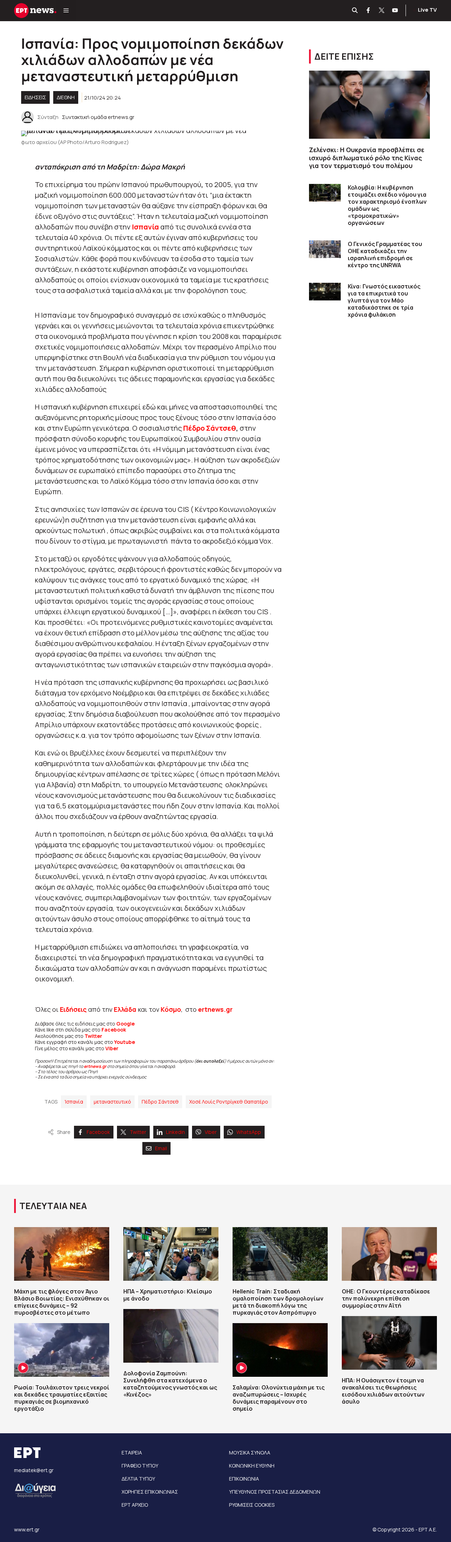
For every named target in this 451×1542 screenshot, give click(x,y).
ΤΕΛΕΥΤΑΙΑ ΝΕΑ (53, 1206)
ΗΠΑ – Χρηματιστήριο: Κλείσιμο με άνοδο (167, 1294)
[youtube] (395, 10)
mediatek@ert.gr (34, 1470)
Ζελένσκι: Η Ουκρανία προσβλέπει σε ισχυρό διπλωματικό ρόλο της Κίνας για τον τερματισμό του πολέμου (366, 157)
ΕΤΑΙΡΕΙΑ (132, 1452)
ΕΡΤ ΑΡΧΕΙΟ (135, 1504)
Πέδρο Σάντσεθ (209, 428)
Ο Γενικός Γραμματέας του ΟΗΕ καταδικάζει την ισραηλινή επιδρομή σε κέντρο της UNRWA (385, 254)
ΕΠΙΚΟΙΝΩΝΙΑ (244, 1478)
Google (125, 1023)
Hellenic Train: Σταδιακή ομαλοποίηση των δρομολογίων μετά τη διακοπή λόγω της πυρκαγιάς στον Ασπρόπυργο (278, 1301)
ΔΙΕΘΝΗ (66, 97)
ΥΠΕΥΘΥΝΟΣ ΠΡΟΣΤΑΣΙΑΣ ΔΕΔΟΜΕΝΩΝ (274, 1491)
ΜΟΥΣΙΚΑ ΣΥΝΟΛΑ (249, 1452)
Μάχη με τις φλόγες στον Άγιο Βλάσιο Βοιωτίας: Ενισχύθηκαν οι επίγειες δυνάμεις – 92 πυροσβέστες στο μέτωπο (61, 1301)
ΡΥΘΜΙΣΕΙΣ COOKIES (251, 1504)
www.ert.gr (26, 1529)
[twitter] (382, 10)
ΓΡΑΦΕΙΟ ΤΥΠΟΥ (140, 1465)
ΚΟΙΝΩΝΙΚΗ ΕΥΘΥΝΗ (251, 1465)
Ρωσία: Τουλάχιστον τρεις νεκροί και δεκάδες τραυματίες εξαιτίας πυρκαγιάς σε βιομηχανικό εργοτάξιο (61, 1397)
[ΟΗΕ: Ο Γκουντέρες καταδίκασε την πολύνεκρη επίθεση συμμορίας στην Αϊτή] (389, 1254)
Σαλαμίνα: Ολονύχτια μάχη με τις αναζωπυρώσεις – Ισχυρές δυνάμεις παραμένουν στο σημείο (279, 1397)
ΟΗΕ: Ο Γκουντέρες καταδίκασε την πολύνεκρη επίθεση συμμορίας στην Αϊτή (386, 1298)
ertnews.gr (95, 1066)
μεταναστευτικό (112, 1101)
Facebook (113, 1029)
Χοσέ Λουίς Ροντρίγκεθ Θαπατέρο (228, 1101)
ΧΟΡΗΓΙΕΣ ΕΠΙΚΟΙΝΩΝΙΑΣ (150, 1491)
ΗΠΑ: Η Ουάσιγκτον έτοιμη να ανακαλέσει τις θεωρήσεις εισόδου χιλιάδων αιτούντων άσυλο (383, 1390)
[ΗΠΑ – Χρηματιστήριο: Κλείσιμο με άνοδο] (170, 1254)
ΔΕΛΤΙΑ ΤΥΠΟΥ (138, 1478)
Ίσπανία (73, 1101)
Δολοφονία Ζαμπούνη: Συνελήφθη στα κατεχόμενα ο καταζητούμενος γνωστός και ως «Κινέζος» (170, 1383)
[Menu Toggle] (66, 10)
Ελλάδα (125, 1009)
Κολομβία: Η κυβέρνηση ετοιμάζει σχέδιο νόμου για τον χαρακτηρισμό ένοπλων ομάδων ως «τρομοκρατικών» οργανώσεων (387, 205)
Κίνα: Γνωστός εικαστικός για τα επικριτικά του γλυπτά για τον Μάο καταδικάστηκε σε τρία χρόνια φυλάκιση (384, 300)
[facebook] (368, 10)
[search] (355, 10)
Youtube (124, 1042)
